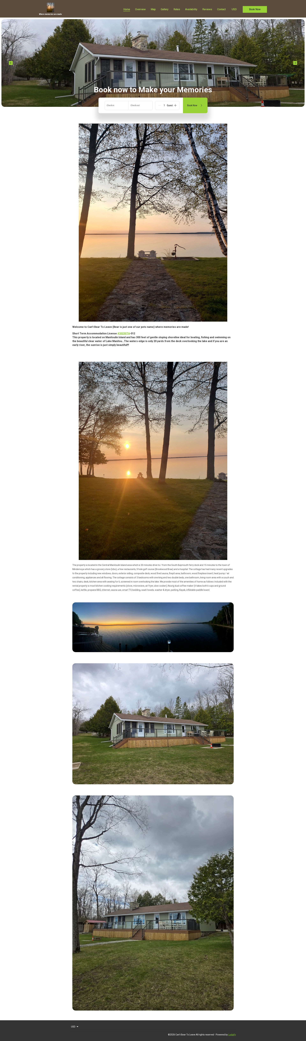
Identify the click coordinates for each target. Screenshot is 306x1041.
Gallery (164, 9)
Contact (221, 9)
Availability (191, 9)
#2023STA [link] (123, 333)
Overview (140, 9)
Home (126, 9)
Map (153, 9)
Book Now (255, 9)
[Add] (175, 105)
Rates (177, 9)
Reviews (207, 9)
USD (234, 9)
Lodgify (232, 1034)
